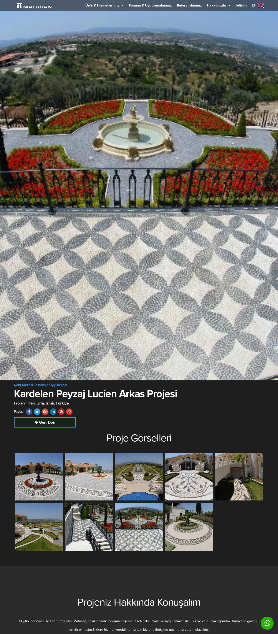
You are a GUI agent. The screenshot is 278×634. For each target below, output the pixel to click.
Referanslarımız (189, 5)
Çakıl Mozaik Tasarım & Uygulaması (40, 385)
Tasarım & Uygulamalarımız (150, 5)
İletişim (241, 5)
